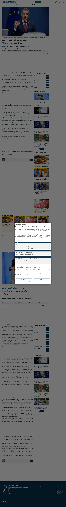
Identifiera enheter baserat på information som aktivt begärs (24, 254)
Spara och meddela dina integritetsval (21, 262)
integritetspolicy (25, 274)
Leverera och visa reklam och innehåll (21, 260)
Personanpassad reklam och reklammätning (22, 246)
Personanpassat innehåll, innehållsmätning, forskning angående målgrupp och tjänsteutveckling (30, 248)
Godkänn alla (42, 279)
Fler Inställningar (23, 279)
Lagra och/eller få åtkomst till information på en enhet (24, 244)
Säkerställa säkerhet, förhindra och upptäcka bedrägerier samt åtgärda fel (26, 258)
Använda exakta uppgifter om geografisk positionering (24, 252)
